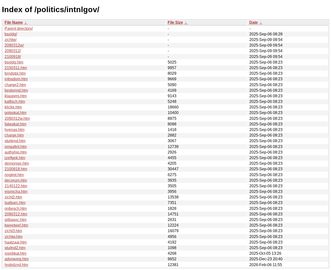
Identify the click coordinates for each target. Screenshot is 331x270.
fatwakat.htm (15, 124)
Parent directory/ (19, 28)
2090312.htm (16, 214)
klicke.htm (13, 107)
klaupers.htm (16, 96)
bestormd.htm (16, 90)
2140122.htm (16, 186)
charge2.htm (15, 85)
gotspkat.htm (15, 113)
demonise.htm (17, 163)
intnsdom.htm (16, 79)
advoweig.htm (17, 259)
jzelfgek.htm (15, 158)
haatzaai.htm (16, 242)
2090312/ (13, 51)
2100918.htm (16, 169)
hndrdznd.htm (16, 265)
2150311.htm (16, 68)
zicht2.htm (13, 197)
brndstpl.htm (15, 73)
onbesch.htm (16, 208)
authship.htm (16, 152)
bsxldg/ (11, 34)
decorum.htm (16, 180)
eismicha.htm (16, 191)
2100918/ (13, 57)
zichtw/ (10, 40)
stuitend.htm (15, 141)
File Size (175, 22)
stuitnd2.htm (15, 248)
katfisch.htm (15, 101)
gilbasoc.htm (15, 220)
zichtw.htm (14, 237)
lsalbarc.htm (15, 203)
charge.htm (14, 135)
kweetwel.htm (16, 225)
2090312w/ (14, 45)
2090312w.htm (17, 118)
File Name (14, 22)
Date (253, 22)
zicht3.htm (13, 231)
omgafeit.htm (16, 147)
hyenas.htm (14, 130)
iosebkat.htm (15, 253)
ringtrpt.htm (14, 175)
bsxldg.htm (14, 62)
